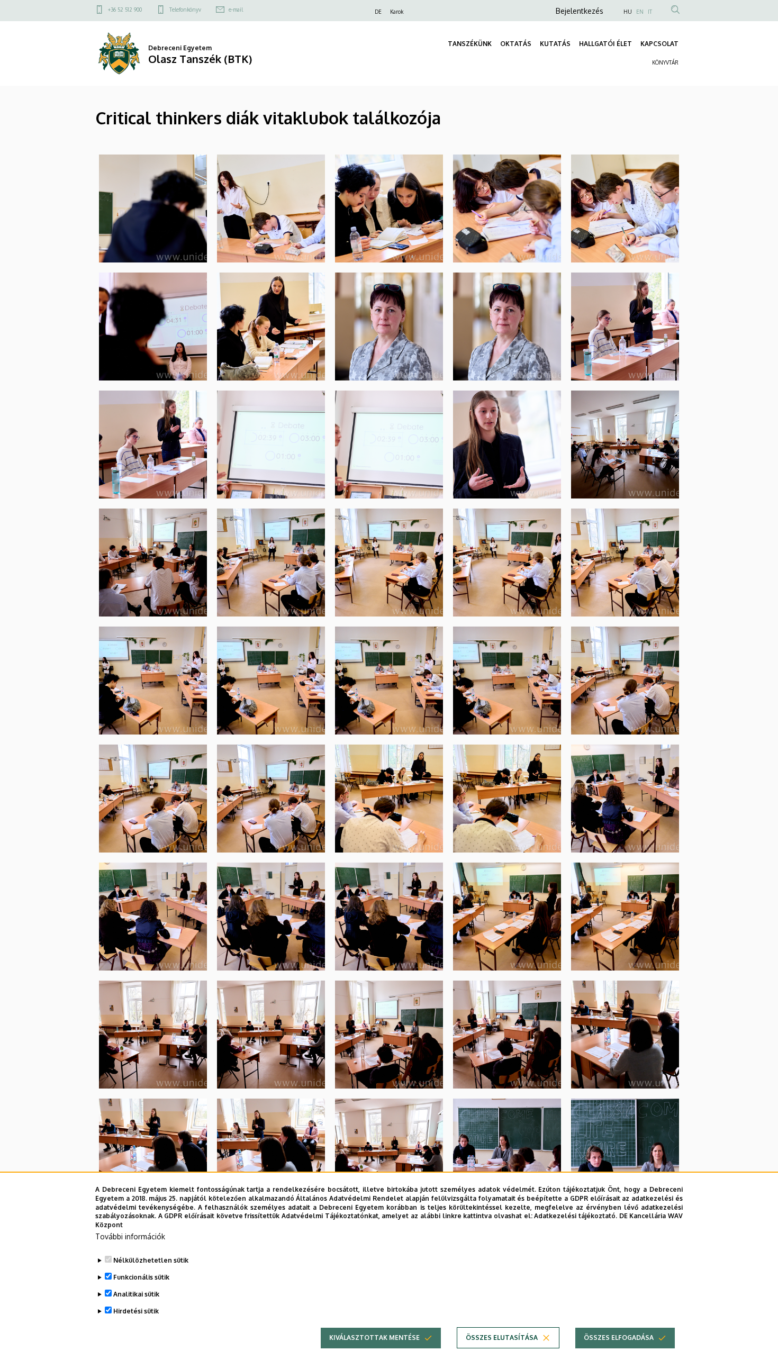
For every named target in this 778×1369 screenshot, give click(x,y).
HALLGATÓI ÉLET (605, 44)
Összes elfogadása (619, 1337)
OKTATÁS (515, 44)
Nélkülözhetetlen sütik (150, 1260)
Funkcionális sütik (141, 1277)
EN (640, 11)
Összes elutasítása (502, 1337)
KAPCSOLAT (659, 44)
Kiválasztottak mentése (374, 1337)
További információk (130, 1236)
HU (627, 11)
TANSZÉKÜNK (470, 44)
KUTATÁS (555, 44)
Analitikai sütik (136, 1294)
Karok (396, 11)
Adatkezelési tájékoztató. (575, 1216)
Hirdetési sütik (136, 1311)
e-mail (236, 9)
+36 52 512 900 (125, 9)
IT (650, 11)
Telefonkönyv (185, 9)
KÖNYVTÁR (665, 62)
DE (378, 11)
